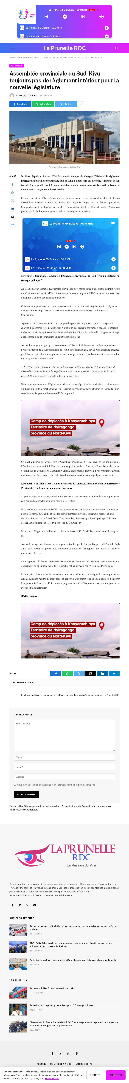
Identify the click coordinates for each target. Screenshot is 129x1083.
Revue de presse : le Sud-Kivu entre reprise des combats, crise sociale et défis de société (73, 928)
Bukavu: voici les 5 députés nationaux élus (53, 988)
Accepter (116, 1075)
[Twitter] (12, 200)
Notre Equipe (84, 1064)
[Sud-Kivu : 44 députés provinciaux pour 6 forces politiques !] (18, 1009)
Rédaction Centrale (27, 95)
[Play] (64, 17)
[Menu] (13, 48)
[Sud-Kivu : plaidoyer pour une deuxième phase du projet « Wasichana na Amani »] (18, 964)
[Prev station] (83, 17)
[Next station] (46, 17)
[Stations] (112, 224)
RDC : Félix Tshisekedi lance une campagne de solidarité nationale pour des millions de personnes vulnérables (71, 945)
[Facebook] (12, 184)
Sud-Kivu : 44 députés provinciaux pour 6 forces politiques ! (62, 1005)
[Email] (12, 216)
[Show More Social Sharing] (81, 104)
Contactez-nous (61, 1064)
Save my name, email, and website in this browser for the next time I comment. (56, 785)
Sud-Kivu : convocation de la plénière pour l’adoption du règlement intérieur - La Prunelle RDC (75, 695)
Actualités (16, 66)
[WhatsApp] (12, 192)
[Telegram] (12, 224)
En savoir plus (52, 1078)
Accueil (41, 1064)
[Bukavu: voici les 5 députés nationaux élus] (18, 993)
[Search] (116, 48)
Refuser (95, 1075)
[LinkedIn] (12, 208)
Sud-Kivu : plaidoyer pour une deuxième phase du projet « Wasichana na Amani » (73, 960)
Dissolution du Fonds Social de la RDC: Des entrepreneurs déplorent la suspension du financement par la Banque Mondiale (74, 1024)
